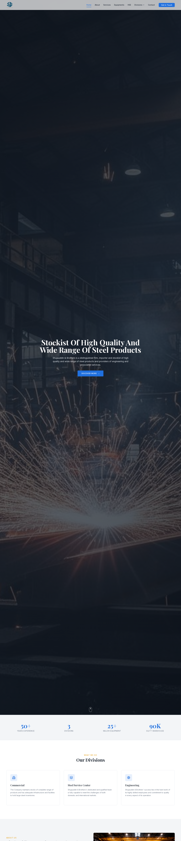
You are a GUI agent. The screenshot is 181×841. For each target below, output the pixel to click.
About (97, 5)
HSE (129, 5)
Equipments (119, 5)
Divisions (138, 5)
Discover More (91, 373)
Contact (151, 5)
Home (88, 5)
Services (107, 5)
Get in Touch (166, 5)
